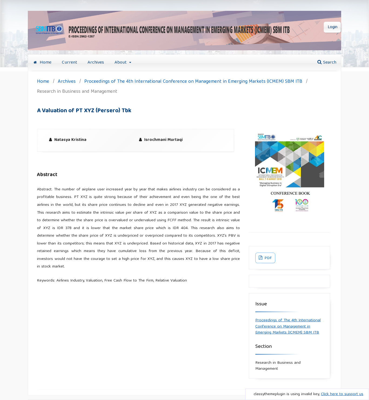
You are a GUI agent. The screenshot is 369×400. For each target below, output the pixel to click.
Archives (96, 63)
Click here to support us (342, 394)
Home (44, 63)
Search (329, 63)
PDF (267, 258)
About (121, 63)
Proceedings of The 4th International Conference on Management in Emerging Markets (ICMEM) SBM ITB (193, 82)
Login (332, 27)
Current (69, 63)
